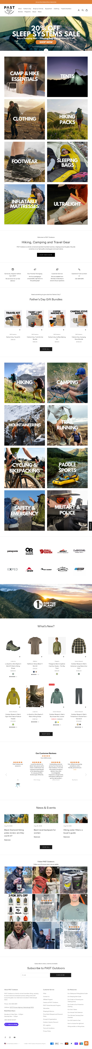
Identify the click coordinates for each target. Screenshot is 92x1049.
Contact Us (46, 996)
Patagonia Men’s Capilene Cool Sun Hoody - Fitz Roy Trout (57, 666)
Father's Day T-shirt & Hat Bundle (35, 338)
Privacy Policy (47, 1031)
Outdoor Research (79, 661)
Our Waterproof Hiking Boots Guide (78, 993)
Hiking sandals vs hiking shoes (76, 1026)
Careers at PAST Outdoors (50, 1002)
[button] (6, 774)
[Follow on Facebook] (5, 1037)
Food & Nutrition (66, 8)
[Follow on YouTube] (14, 1037)
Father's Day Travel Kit (13, 337)
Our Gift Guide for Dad (74, 1020)
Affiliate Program (48, 999)
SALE (20, 8)
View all (46, 349)
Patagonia (57, 661)
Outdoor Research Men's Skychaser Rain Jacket (57, 715)
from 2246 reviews (46, 758)
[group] (46, 33)
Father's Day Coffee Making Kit (57, 338)
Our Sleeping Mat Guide (74, 996)
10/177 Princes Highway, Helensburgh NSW (22, 1007)
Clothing (56, 8)
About (34, 12)
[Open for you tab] (86, 1043)
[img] (46, 756)
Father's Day (27, 8)
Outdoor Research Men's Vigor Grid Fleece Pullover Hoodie (13, 717)
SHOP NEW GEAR (46, 255)
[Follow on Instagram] (10, 1037)
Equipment (48, 8)
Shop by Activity (38, 8)
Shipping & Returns (48, 1011)
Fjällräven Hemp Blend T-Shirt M (35, 665)
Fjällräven (35, 661)
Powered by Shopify (41, 1043)
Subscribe (60, 975)
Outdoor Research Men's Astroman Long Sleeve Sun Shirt (78, 666)
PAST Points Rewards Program (52, 1005)
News (39, 12)
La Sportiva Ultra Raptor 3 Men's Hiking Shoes (35, 715)
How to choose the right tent (76, 1023)
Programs (28, 12)
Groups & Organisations (50, 1019)
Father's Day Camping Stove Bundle (79, 338)
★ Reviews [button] (90, 526)
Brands (20, 12)
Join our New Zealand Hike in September (46, 2)
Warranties (46, 1008)
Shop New (46, 734)
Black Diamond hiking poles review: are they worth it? (14, 833)
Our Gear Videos (72, 1009)
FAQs (44, 993)
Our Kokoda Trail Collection (75, 1012)
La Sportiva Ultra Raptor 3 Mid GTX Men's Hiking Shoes (13, 666)
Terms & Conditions (48, 1028)
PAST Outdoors (13, 334)
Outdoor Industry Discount (50, 1022)
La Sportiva (13, 661)
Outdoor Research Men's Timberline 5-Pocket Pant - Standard (78, 717)
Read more (7, 840)
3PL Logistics (47, 1025)
